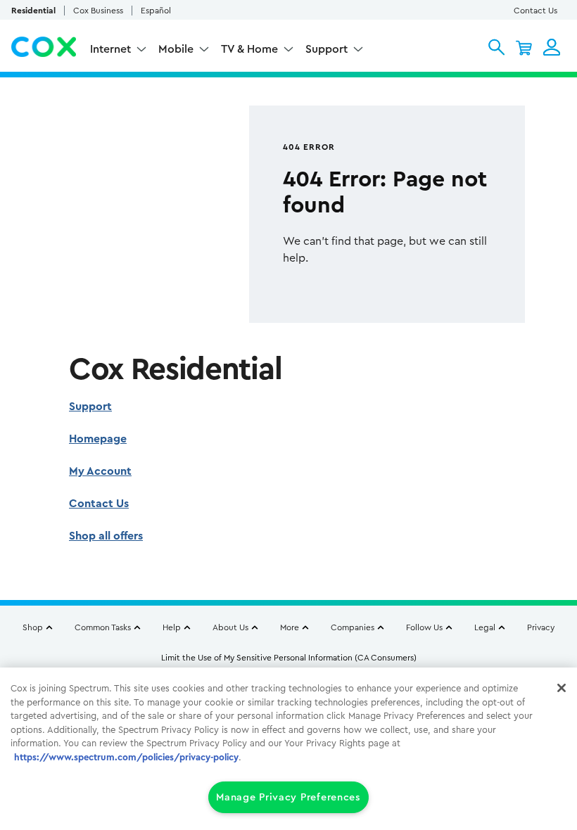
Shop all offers (106, 536)
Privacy (540, 627)
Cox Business (98, 10)
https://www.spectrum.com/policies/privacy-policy (126, 757)
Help (172, 627)
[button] (496, 47)
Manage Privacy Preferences (288, 797)
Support (90, 406)
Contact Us (535, 10)
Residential (33, 10)
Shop (33, 627)
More (289, 627)
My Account (100, 471)
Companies (352, 627)
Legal (484, 627)
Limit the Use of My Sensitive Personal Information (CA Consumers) (289, 657)
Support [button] (326, 49)
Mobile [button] (176, 49)
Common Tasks (103, 627)
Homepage (98, 439)
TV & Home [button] (249, 49)
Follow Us (424, 627)
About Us (230, 627)
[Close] (561, 687)
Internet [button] (110, 49)
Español (156, 10)
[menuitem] (118, 51)
